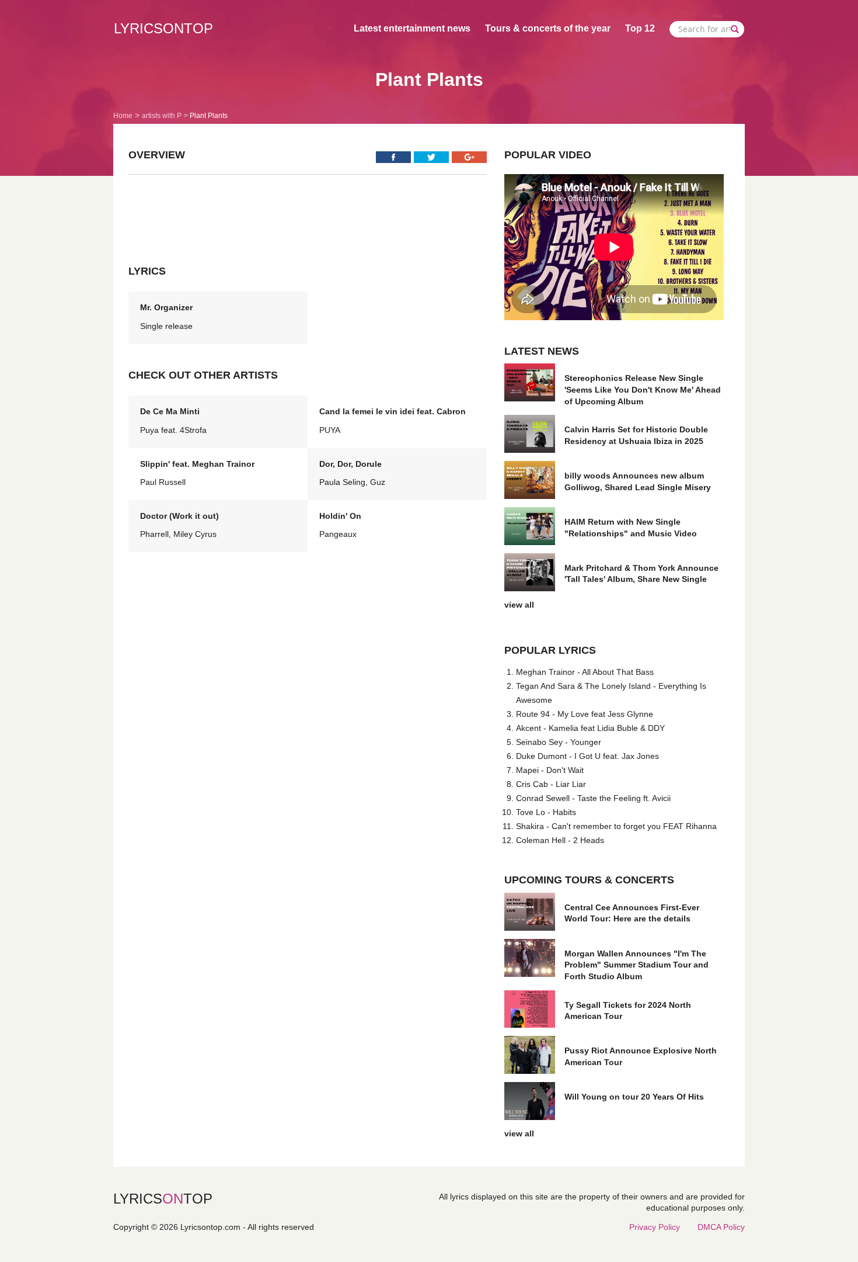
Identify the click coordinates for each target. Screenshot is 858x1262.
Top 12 (640, 28)
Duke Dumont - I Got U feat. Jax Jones (587, 756)
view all (519, 604)
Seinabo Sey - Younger (558, 742)
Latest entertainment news (412, 28)
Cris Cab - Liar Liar (551, 784)
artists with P (162, 116)
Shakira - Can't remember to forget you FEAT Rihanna (616, 826)
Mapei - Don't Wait (550, 770)
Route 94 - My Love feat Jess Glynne (584, 714)
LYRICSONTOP (163, 28)
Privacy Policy (654, 1227)
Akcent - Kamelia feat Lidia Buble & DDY (590, 728)
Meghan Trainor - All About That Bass (585, 672)
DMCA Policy (721, 1227)
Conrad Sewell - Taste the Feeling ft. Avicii (593, 798)
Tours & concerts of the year (548, 28)
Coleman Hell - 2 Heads (560, 840)
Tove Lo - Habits (546, 812)
